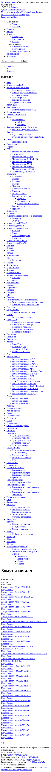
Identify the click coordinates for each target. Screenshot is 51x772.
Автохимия (17, 154)
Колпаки (11, 250)
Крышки (11, 270)
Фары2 (20, 564)
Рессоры (10, 406)
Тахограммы (12, 462)
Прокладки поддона (21, 327)
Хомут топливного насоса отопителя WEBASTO (24, 621)
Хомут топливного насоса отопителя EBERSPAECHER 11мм (18, 647)
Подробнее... (7, 589)
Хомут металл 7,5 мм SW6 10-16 (16, 587)
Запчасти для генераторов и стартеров (24, 216)
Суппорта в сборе (20, 445)
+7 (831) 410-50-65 (31, 760)
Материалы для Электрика (24, 551)
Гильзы (15, 179)
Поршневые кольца (21, 189)
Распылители (23, 201)
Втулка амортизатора (22, 134)
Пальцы (10, 290)
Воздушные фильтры (21, 507)
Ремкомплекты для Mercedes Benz (27, 371)
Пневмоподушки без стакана (25, 304)
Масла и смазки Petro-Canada (25, 152)
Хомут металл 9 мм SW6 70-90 (15, 705)
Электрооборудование (17, 546)
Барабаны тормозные (16, 114)
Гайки (9, 139)
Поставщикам (18, 49)
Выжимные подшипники (23, 450)
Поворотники (23, 559)
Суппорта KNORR (21, 438)
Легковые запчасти (21, 351)
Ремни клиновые (20, 398)
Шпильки (11, 541)
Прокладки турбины (21, 332)
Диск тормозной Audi (22, 482)
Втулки (10, 132)
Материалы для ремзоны (18, 275)
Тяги (9, 499)
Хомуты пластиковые (22, 529)
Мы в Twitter (36, 12)
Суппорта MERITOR (22, 440)
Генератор (16, 218)
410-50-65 (13, 7)
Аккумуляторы (13, 107)
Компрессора (13, 255)
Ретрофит (21, 124)
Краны (10, 263)
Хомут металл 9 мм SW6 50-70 (15, 636)
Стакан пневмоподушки (18, 425)
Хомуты (10, 522)
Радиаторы (12, 339)
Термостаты (12, 465)
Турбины (16, 208)
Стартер (15, 221)
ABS (19, 122)
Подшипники (13, 309)
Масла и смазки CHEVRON (25, 159)
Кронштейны (13, 267)
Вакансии (16, 26)
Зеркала (10, 245)
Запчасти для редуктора (18, 228)
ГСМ (9, 149)
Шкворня (11, 536)
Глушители (12, 144)
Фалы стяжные (13, 502)
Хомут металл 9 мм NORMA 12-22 (17, 616)
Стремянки (12, 428)
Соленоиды (12, 423)
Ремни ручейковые (21, 403)
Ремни (10, 396)
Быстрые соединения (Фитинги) (22, 127)
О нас (14, 24)
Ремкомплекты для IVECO (24, 366)
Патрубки (11, 292)
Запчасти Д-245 (19, 346)
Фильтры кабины (20, 514)
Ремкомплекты (13, 356)
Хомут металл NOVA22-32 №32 (16, 686)
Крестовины (12, 265)
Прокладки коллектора (22, 324)
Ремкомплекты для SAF (23, 379)
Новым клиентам (20, 46)
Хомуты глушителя (21, 524)
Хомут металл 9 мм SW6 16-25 (15, 735)
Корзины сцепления (21, 457)
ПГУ (14, 460)
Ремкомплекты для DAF (23, 361)
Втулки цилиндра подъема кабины (28, 137)
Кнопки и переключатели (24, 549)
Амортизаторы (13, 112)
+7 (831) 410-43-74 (36, 762)
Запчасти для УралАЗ (16, 243)
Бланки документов (21, 51)
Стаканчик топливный (28, 203)
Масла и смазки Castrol (22, 156)
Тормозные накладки (16, 497)
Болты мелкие (18, 119)
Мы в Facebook (23, 12)
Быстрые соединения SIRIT (25, 129)
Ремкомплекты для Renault (24, 374)
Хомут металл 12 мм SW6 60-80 (15, 641)
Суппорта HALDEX (21, 435)
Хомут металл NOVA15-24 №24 (16, 690)
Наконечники (13, 282)
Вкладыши (17, 176)
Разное (10, 341)
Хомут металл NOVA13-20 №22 (16, 695)
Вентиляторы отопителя (23, 90)
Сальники (11, 418)
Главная (10, 66)
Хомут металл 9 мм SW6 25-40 (15, 592)
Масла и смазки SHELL (23, 166)
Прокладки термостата (22, 329)
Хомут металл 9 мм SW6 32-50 (15, 725)
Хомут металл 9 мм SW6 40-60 (15, 720)
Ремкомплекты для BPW (23, 359)
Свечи (9, 420)
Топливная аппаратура (22, 196)
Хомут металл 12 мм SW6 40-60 (15, 607)
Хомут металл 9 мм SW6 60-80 (15, 710)
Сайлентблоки (13, 416)
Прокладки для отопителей (24, 92)
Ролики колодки (14, 408)
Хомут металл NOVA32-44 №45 (16, 681)
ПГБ (9, 295)
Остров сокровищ (9, 2)
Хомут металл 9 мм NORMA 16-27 (17, 597)
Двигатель (11, 174)
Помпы (10, 314)
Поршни (16, 191)
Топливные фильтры (21, 512)
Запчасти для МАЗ (15, 226)
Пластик (10, 297)
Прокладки (12, 319)
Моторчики (12, 280)
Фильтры (11, 504)
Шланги (10, 539)
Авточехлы (12, 105)
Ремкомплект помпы (21, 317)
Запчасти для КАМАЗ (17, 223)
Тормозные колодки (21, 475)
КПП (9, 258)
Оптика (15, 554)
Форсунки (11, 519)
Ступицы (11, 430)
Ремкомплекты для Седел (23, 393)
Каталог (15, 41)
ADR (9, 82)
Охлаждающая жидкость (23, 171)
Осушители (12, 287)
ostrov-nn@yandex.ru (17, 755)
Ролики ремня (13, 411)
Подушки (11, 307)
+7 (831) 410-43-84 (29, 757)
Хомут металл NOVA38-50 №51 (16, 676)
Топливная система (21, 206)
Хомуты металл (19, 527)
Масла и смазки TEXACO (24, 169)
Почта (11, 9)
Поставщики (18, 39)
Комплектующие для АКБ (24, 110)
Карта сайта (19, 9)
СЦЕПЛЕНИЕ (13, 448)
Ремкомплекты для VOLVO (25, 388)
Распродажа (17, 36)
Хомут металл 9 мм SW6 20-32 (15, 602)
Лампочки (22, 556)
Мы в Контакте (8, 12)
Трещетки (16, 477)
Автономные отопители (18, 87)
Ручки (9, 413)
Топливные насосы (21, 100)
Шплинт (16, 277)
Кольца (15, 184)
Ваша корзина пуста (15, 14)
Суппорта (11, 433)
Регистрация (7, 17)
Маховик (16, 186)
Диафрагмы (12, 211)
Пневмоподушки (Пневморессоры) (23, 300)
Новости (11, 29)
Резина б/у (22, 453)
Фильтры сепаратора (21, 517)
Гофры (10, 147)
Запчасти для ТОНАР (17, 240)
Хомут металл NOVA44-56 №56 (16, 671)
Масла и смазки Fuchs (22, 161)
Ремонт (10, 31)
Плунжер (21, 198)
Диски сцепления (20, 455)
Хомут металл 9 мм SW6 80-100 (15, 612)
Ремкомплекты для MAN (23, 369)
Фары (20, 561)
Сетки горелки (19, 97)
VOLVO (16, 230)
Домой (4, 9)
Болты (9, 117)
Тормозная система (15, 467)
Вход (15, 17)
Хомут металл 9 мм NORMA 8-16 (16, 626)
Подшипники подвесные (23, 312)
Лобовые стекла (14, 272)
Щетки (10, 544)
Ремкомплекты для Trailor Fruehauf (28, 386)
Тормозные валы (19, 470)
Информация (13, 54)
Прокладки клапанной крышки (26, 322)
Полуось (16, 233)
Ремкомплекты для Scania (24, 383)
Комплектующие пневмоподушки (28, 302)
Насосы (10, 285)
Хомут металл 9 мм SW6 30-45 (15, 730)
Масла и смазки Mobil (22, 164)
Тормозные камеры (21, 472)
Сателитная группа (21, 235)
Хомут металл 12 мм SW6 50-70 (15, 631)
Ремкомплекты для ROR (23, 376)
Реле (9, 354)
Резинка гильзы (19, 193)
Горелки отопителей (21, 102)
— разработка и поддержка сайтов (24, 768)
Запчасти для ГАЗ (15, 85)
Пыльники (11, 337)
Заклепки (11, 213)
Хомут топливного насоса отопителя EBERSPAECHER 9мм (18, 659)
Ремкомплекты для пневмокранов (27, 391)
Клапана (16, 181)
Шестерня (16, 238)
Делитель (16, 260)
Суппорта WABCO (21, 443)
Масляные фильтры (21, 509)
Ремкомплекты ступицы (28, 381)
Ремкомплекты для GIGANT (25, 364)
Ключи (10, 248)
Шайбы (10, 531)
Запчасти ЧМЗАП (20, 349)
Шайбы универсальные (23, 534)
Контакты (11, 56)
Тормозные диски (15, 480)
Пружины (11, 334)
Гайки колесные (19, 142)
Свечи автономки (20, 95)
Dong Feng (17, 344)
